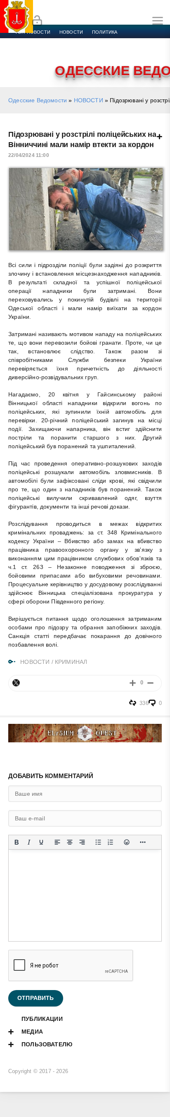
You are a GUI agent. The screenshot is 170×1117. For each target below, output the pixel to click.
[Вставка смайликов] (126, 842)
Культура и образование (46, 51)
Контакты (27, 61)
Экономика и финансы (44, 41)
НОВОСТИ (88, 100)
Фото (158, 51)
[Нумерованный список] (110, 842)
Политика (104, 32)
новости (71, 32)
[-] (150, 683)
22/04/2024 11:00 (28, 155)
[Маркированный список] (98, 842)
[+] (132, 683)
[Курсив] (29, 842)
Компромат (102, 51)
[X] (16, 682)
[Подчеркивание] (41, 842)
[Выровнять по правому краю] (82, 842)
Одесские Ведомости (37, 100)
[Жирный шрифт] (16, 842)
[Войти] (37, 21)
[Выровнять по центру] (70, 842)
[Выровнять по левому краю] (57, 842)
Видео (133, 51)
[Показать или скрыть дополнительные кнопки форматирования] (143, 842)
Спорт (91, 41)
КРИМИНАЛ (71, 662)
